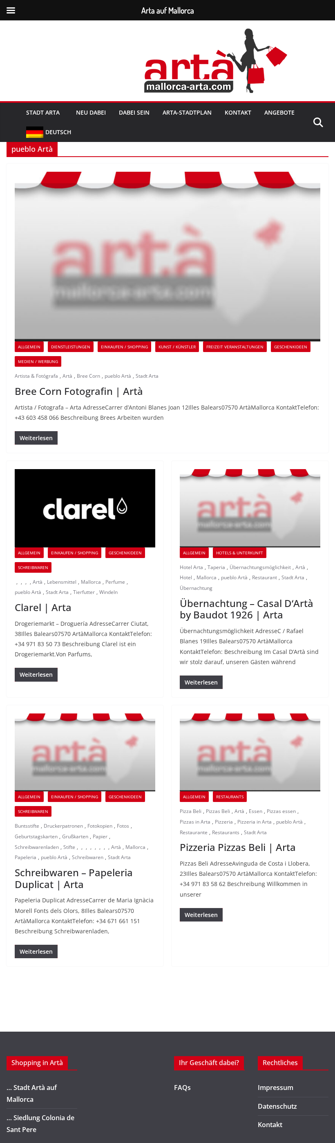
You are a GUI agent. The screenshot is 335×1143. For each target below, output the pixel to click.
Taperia (216, 567)
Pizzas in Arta (195, 821)
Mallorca (91, 581)
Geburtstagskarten (36, 836)
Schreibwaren (33, 567)
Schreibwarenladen (37, 847)
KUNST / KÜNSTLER (177, 347)
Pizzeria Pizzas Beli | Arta (238, 847)
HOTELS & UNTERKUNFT (239, 553)
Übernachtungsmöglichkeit (260, 567)
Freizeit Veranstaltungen (235, 347)
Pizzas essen (281, 811)
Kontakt (238, 112)
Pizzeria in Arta (254, 821)
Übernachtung (196, 588)
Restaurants (225, 832)
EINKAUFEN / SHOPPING (124, 347)
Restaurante (194, 832)
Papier (100, 836)
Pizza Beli (190, 811)
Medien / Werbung (38, 361)
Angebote (279, 112)
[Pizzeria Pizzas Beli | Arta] (250, 752)
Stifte (69, 847)
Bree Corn (88, 375)
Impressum (275, 1087)
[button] (61, 112)
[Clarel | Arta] (85, 508)
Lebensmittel (61, 581)
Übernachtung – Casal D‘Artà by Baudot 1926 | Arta (246, 609)
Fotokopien (99, 825)
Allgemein (29, 347)
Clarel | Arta (43, 607)
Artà (67, 375)
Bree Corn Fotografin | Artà (79, 391)
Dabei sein (134, 112)
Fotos (123, 825)
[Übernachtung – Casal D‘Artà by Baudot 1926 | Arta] (250, 508)
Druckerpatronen (63, 825)
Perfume (115, 581)
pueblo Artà (118, 375)
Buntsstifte (27, 825)
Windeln (108, 592)
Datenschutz (277, 1106)
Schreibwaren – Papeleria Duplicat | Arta (74, 878)
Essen (255, 811)
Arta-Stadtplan (187, 112)
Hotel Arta (191, 567)
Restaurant (264, 577)
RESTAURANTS (229, 797)
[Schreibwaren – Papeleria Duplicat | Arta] (85, 752)
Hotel (186, 577)
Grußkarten (75, 836)
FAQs (182, 1087)
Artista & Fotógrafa (36, 375)
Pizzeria (224, 821)
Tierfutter (84, 592)
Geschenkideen (290, 347)
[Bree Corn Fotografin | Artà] (167, 256)
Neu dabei (91, 112)
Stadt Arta (43, 112)
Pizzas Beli (218, 811)
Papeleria (25, 857)
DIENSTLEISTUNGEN (70, 347)
